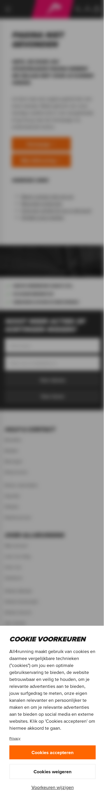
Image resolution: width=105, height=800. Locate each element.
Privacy (14, 738)
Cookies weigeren (52, 771)
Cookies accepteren (53, 752)
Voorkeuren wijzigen (53, 787)
